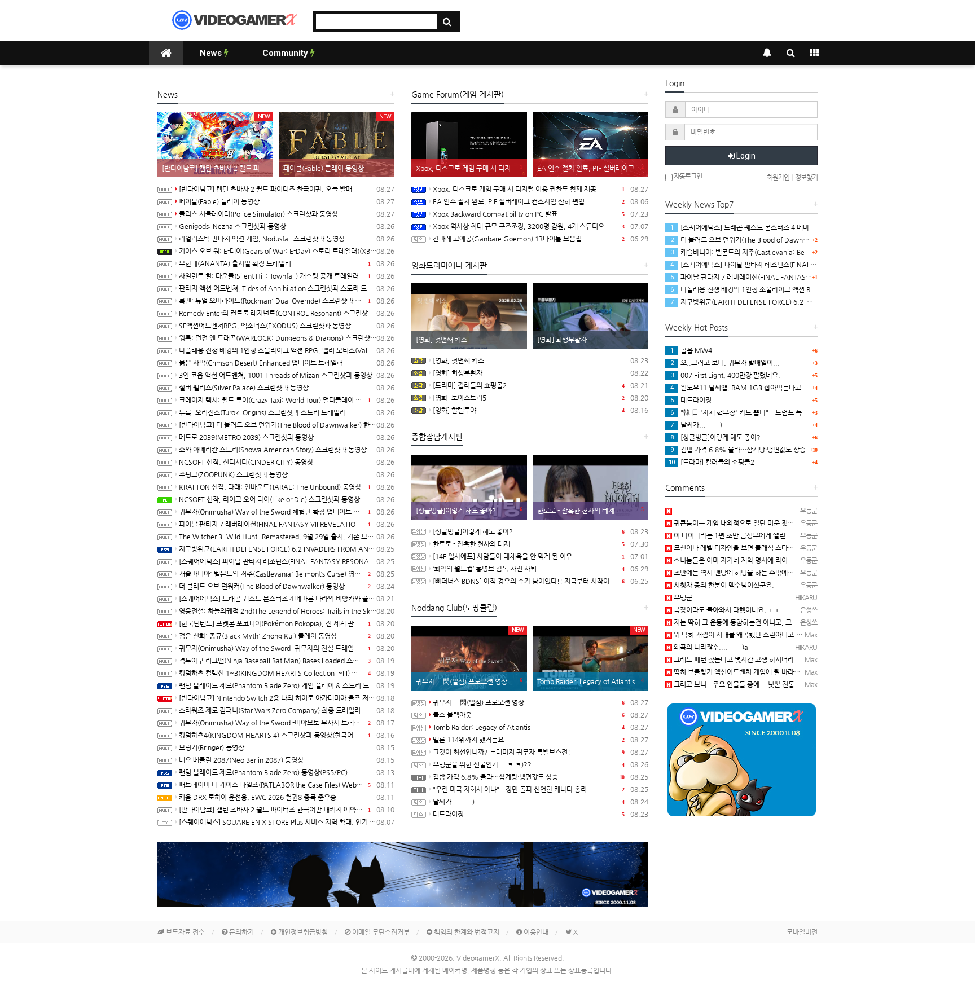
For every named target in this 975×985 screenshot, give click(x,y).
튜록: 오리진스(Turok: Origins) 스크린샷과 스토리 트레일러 (286, 412)
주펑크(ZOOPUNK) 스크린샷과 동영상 (286, 474)
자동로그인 (687, 176)
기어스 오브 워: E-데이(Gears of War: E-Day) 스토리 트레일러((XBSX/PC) (286, 251)
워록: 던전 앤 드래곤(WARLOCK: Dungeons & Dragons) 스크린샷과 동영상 (286, 338)
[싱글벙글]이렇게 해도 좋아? (540, 531)
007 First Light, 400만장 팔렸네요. (725, 375)
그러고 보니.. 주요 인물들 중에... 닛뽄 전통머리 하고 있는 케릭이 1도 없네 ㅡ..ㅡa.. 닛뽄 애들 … (808, 684)
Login (745, 155)
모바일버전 (802, 932)
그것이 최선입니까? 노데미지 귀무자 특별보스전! (540, 752)
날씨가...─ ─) (540, 802)
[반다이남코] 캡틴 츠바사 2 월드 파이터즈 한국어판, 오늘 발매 (286, 189)
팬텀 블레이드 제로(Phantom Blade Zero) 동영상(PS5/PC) (286, 772)
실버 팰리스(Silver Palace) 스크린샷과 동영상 (286, 388)
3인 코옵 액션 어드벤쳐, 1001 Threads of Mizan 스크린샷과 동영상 (286, 375)
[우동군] (668, 511)
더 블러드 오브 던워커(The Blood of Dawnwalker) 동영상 (286, 586)
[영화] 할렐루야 (540, 410)
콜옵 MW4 (691, 350)
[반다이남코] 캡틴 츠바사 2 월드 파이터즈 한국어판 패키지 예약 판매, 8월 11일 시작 (286, 809)
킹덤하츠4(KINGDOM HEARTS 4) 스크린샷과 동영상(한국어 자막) (286, 735)
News (212, 53)
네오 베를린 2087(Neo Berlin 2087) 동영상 (286, 760)
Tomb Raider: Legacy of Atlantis (540, 727)
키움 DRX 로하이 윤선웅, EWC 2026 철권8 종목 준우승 (286, 797)
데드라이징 (540, 814)
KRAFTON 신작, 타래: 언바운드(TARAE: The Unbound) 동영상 (286, 487)
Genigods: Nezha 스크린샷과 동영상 (286, 226)
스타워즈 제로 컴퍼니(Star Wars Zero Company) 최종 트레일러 (286, 710)
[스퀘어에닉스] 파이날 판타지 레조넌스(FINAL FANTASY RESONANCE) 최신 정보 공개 (286, 561)
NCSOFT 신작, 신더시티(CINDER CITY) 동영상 (286, 462)
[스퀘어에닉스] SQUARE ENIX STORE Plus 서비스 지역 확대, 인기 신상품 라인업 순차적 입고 (286, 822)
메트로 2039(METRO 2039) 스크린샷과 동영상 (286, 437)
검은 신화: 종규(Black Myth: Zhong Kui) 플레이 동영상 (286, 636)
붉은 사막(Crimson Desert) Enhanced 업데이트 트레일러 (286, 363)
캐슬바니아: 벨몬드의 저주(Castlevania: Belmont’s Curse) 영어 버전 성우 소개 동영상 (286, 574)
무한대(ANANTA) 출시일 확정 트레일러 (286, 263)
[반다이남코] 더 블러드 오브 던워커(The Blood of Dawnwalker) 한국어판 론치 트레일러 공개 (286, 425)
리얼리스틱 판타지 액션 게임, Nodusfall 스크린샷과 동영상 (286, 239)
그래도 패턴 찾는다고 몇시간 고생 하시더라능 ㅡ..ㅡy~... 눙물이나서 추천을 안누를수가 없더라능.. (811, 659)
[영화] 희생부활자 (540, 373)
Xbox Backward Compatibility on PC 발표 (540, 214)
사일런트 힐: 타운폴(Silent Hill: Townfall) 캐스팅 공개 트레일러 (286, 276)
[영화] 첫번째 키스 (540, 360)
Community (286, 53)
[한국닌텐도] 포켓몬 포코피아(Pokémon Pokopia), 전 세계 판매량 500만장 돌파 (286, 623)
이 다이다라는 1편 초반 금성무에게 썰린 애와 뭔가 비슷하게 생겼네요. (770, 535)
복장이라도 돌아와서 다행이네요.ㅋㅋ (725, 610)
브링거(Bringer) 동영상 (286, 747)
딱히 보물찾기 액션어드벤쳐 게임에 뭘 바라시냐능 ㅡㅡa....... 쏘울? (768, 672)
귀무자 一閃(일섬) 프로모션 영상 (540, 702)
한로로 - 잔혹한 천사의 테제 (540, 544)
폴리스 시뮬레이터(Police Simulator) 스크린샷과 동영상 (286, 214)
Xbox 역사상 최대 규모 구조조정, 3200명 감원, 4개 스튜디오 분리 (540, 226)
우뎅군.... (686, 597)
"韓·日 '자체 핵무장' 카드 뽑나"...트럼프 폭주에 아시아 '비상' (761, 412)
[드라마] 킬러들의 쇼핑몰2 (540, 385)
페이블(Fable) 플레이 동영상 (286, 201)
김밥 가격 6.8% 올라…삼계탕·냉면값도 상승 (540, 777)
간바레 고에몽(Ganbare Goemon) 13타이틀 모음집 (540, 239)
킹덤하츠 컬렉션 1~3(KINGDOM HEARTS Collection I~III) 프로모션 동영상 (286, 673)
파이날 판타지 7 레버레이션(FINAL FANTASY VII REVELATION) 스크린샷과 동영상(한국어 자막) (286, 524)
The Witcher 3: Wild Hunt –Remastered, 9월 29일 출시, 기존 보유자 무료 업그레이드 (286, 536)
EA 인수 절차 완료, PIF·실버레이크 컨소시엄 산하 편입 (540, 201)
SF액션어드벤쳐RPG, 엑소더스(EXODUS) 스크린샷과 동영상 (286, 325)
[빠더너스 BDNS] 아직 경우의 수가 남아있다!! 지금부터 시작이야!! (540, 581)
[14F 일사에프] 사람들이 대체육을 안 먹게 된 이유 (540, 556)
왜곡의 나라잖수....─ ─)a (710, 647)
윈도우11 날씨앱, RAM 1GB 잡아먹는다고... (739, 388)
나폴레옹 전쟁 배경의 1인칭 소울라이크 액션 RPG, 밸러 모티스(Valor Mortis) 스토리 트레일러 (286, 350)
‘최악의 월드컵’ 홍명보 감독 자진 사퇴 (540, 569)
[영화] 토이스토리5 (540, 398)
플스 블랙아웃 (540, 715)
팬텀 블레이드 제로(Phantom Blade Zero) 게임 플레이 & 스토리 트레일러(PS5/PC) (286, 685)
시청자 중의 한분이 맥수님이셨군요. (723, 585)
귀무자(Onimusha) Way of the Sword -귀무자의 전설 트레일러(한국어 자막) (286, 648)
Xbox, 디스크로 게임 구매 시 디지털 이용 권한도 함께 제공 (540, 189)
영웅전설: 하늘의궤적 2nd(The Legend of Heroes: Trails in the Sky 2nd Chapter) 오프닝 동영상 (286, 611)
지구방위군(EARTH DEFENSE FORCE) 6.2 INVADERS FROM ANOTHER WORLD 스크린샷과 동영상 (286, 549)
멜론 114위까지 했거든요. (540, 740)
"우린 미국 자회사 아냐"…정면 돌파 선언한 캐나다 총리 (540, 789)
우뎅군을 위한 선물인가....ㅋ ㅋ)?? (540, 764)
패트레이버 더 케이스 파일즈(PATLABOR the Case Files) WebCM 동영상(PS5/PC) (286, 785)
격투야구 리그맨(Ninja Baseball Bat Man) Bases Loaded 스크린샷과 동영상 (286, 661)
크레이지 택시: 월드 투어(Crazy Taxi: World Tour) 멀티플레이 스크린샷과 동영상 (286, 400)
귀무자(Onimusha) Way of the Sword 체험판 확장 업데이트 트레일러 (286, 512)
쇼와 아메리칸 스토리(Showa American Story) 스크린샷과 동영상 (286, 450)
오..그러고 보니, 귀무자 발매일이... (725, 363)
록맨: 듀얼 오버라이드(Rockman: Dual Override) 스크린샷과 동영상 (286, 301)
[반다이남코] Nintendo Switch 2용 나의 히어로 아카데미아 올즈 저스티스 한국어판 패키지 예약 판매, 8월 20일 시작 (286, 698)
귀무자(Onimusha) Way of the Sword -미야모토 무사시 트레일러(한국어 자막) (286, 723)
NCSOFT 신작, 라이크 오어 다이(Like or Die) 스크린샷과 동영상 (286, 499)
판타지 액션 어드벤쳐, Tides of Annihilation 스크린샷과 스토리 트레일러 (286, 288)
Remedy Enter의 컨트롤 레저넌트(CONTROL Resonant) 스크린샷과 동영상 (286, 313)
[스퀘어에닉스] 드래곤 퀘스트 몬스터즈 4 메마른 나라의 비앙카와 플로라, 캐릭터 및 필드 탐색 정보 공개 (286, 599)
